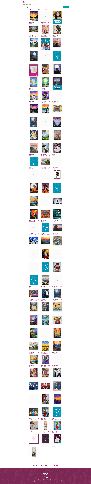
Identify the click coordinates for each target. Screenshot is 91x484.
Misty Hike (30, 155)
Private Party (44, 470)
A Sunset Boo (30, 102)
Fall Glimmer (30, 366)
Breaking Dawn (30, 23)
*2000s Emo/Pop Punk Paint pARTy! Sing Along (45, 155)
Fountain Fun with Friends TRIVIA (32, 419)
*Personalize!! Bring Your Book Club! (33, 300)
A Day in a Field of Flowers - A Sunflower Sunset (45, 353)
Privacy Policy (41, 479)
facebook (44, 477)
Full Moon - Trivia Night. (43, 366)
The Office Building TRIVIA (32, 353)
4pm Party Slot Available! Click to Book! (56, 419)
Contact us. (55, 465)
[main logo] (23, 0)
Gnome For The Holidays (43, 432)
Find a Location (33, 470)
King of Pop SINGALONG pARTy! (44, 300)
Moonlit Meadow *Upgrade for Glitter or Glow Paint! (45, 142)
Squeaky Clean (54, 155)
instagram (47, 477)
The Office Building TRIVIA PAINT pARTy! (45, 168)
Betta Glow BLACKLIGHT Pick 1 (32, 221)
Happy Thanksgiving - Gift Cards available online (45, 446)
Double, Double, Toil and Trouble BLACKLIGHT (32, 234)
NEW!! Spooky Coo (43, 221)
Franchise (58, 470)
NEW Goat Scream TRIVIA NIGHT (56, 353)
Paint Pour (53, 287)
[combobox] (32, 9)
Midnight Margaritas (43, 89)
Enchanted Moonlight (31, 89)
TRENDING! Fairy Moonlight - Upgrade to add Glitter (45, 327)
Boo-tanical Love (54, 36)
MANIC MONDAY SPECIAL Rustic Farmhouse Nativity (34, 459)
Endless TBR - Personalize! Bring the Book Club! (57, 274)
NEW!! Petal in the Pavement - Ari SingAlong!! (44, 76)
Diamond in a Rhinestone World (44, 36)
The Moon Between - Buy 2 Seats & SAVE (33, 36)
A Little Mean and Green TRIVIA (55, 432)
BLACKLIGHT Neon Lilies (55, 366)
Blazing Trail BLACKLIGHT (55, 102)
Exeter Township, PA (30, 2)
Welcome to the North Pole (32, 432)
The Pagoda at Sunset (54, 234)
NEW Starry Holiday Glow (43, 419)
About (51, 470)
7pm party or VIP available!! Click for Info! (45, 234)
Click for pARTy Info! (31, 168)
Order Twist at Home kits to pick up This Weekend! (56, 446)
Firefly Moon (53, 221)
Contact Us (50, 479)
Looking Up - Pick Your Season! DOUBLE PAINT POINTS (33, 182)
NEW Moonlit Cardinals (54, 300)
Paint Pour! (42, 23)
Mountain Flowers (43, 287)
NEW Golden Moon (43, 102)
